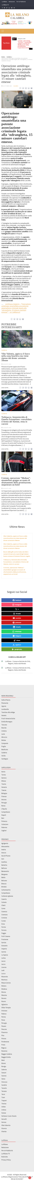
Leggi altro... (5, 514)
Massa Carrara (6, 983)
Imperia (4, 949)
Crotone (4, 918)
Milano (3, 781)
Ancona (3, 800)
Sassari (3, 1073)
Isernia (3, 952)
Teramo (4, 1091)
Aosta (3, 772)
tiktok (18, 640)
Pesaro (3, 1026)
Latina (3, 958)
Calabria (15, 86)
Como (3, 908)
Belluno (4, 868)
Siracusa (4, 1082)
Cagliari (3, 830)
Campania (4, 743)
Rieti (3, 1060)
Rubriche (4, 1157)
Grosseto (4, 946)
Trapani (4, 1100)
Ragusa (3, 1048)
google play (18, 649)
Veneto (3, 715)
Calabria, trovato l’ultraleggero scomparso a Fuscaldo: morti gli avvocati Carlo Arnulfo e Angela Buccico (25, 43)
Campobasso (5, 812)
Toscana (4, 725)
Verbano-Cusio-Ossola (8, 1116)
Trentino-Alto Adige (8, 712)
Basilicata (4, 749)
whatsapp (18, 631)
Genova (3, 778)
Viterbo (4, 1131)
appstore (18, 645)
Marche (3, 728)
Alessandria (5, 846)
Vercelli (4, 1119)
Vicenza (4, 1128)
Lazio (3, 734)
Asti (2, 859)
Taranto (4, 1088)
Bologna (4, 793)
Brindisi (4, 887)
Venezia (4, 787)
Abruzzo (4, 737)
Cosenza (4, 912)
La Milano (4, 1)
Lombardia (5, 709)
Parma (3, 1017)
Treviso (3, 1104)
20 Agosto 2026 (7, 488)
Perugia (4, 803)
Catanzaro (4, 824)
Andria (3, 850)
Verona (3, 1122)
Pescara (4, 1029)
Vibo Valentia (5, 1125)
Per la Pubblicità (21, 1)
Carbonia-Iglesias (7, 896)
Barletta (4, 865)
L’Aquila (4, 809)
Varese (3, 1113)
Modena (4, 989)
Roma (3, 806)
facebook (18, 600)
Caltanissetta (5, 890)
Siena (3, 1079)
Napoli (3, 815)
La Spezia (4, 955)
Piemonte (4, 703)
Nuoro (3, 1001)
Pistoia (3, 1039)
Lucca (3, 973)
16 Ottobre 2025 (7, 86)
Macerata (4, 977)
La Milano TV (5, 5)
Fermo (3, 927)
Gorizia (3, 942)
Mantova (4, 980)
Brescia (3, 884)
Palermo (4, 827)
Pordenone (5, 1042)
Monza (3, 992)
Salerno (4, 1070)
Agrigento (4, 843)
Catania (3, 902)
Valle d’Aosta (5, 700)
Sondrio (4, 1085)
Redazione (12, 1)
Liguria (3, 706)
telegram (18, 636)
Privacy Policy (6, 1160)
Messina (4, 995)
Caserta (4, 899)
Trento (3, 784)
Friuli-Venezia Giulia (8, 718)
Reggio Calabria (6, 1054)
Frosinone (4, 939)
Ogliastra (4, 1004)
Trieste (3, 790)
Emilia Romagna (6, 722)
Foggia (3, 933)
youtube (18, 618)
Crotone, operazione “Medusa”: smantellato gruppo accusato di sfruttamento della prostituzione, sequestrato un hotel (16, 481)
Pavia (3, 1020)
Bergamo (4, 874)
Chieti (3, 905)
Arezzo (3, 853)
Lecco (3, 964)
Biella (3, 877)
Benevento (5, 871)
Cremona (4, 915)
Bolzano (4, 881)
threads (18, 613)
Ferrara (3, 930)
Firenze (4, 796)
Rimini (3, 1063)
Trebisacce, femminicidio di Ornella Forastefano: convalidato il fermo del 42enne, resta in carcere (15, 562)
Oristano (4, 1011)
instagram (18, 605)
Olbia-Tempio (6, 1008)
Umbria (4, 731)
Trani (3, 1097)
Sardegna (4, 759)
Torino (3, 775)
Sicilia (3, 756)
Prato (3, 1045)
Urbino (3, 1110)
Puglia (3, 746)
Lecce (3, 961)
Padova (3, 1014)
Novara (3, 998)
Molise (3, 740)
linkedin (18, 627)
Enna (3, 924)
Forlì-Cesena (5, 936)
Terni (3, 1094)
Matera (3, 986)
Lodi (2, 970)
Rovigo (3, 1066)
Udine (3, 1107)
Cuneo (3, 921)
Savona (3, 1076)
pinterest (18, 622)
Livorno (3, 967)
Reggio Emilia (6, 1057)
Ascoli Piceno (5, 856)
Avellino (4, 862)
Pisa (2, 1035)
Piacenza (4, 1032)
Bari (2, 818)
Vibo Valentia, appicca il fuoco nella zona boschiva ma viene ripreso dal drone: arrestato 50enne (15, 538)
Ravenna (4, 1051)
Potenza (4, 821)
